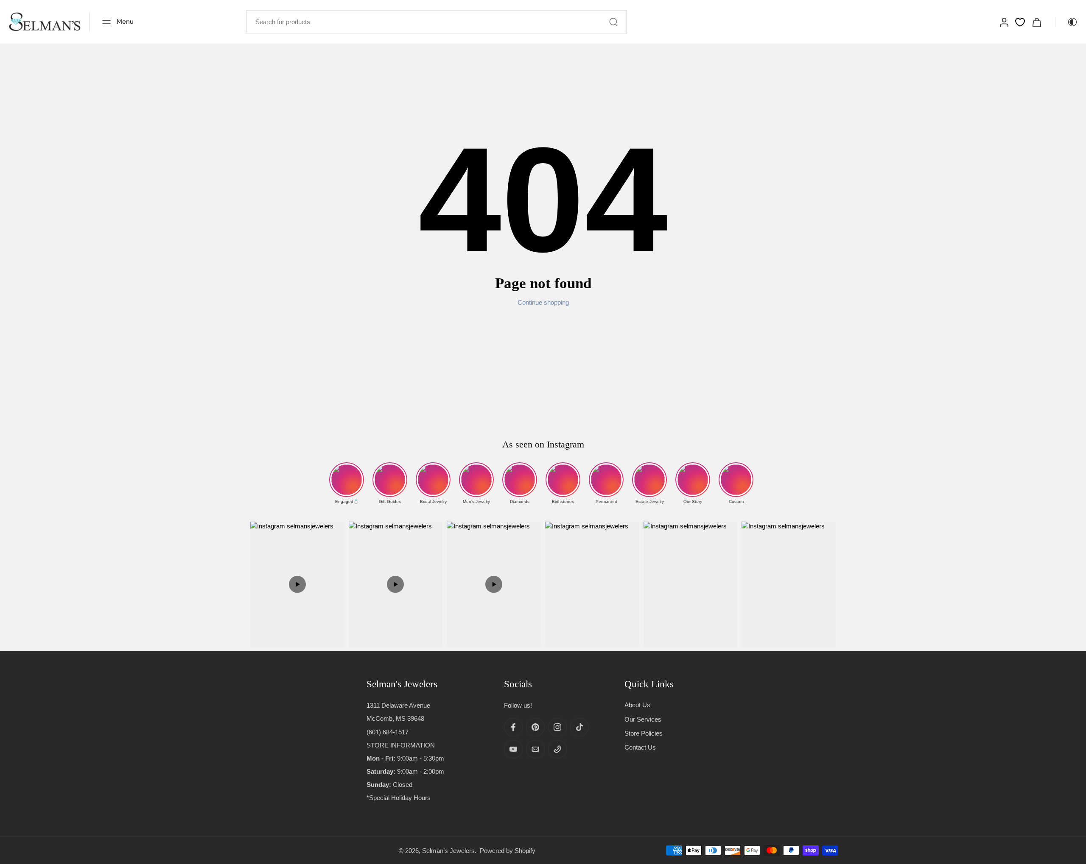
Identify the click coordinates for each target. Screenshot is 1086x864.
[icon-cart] (1036, 21)
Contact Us (640, 747)
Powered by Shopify (507, 850)
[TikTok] (579, 727)
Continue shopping (543, 302)
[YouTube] (513, 749)
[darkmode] (1066, 22)
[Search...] (613, 22)
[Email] (535, 749)
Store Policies (643, 732)
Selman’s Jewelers (448, 850)
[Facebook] (513, 727)
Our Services (642, 718)
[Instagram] (557, 727)
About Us (637, 704)
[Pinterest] (535, 727)
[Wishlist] (1020, 22)
